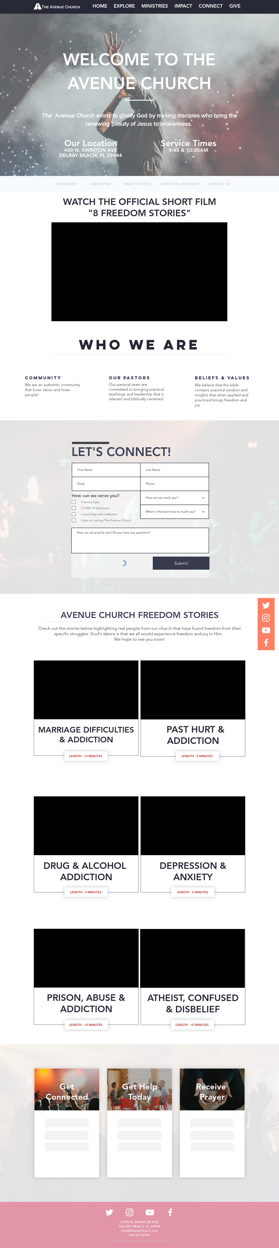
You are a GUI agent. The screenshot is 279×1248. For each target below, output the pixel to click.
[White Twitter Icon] (266, 605)
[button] (124, 6)
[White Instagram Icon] (266, 618)
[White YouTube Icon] (266, 630)
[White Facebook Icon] (266, 643)
